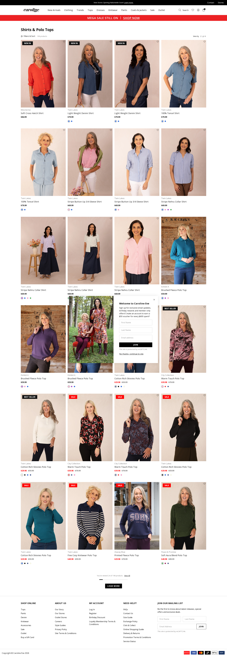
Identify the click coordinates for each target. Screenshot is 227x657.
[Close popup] (154, 300)
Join (135, 344)
